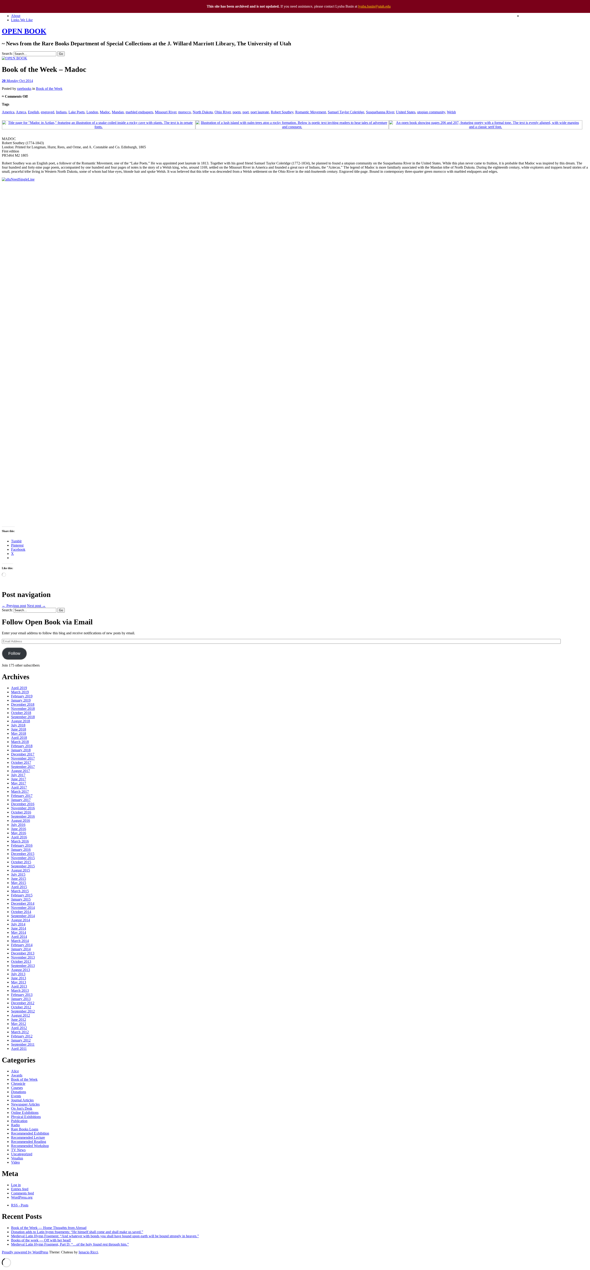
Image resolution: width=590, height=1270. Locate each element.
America (8, 112)
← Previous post (14, 606)
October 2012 (21, 1007)
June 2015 (18, 879)
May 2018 (18, 733)
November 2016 (23, 808)
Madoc (105, 112)
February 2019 (21, 696)
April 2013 (19, 986)
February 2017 (21, 796)
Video (15, 1162)
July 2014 (18, 924)
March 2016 (20, 841)
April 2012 (19, 1028)
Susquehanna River (380, 112)
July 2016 (18, 825)
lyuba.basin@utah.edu (374, 6)
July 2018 (18, 725)
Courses (17, 1088)
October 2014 (21, 912)
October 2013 (21, 961)
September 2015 (23, 866)
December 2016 (22, 804)
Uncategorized (21, 1154)
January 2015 (21, 899)
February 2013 (21, 995)
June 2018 (18, 729)
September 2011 (23, 1044)
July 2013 (18, 974)
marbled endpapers (139, 112)
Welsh (451, 112)
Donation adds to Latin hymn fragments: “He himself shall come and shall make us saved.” (77, 1232)
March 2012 (20, 1032)
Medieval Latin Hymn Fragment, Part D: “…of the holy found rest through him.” (70, 1244)
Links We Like (22, 20)
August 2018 (20, 721)
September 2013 (23, 966)
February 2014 (21, 945)
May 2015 (18, 883)
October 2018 (21, 713)
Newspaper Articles (25, 1104)
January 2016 (21, 850)
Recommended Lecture (28, 1137)
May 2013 (18, 982)
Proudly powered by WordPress (25, 1252)
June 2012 (18, 1019)
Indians (61, 112)
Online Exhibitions (24, 1113)
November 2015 (23, 858)
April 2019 (19, 688)
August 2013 (20, 970)
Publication (19, 1121)
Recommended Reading (28, 1142)
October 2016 (21, 812)
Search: (7, 54)
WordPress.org (21, 1197)
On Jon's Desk (21, 1108)
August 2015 (20, 870)
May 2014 (18, 932)
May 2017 (18, 783)
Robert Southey (282, 112)
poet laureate (260, 112)
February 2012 (21, 1036)
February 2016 (21, 845)
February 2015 (21, 895)
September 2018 (23, 717)
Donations (18, 1092)
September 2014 (23, 916)
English (33, 112)
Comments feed (22, 1193)
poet (245, 112)
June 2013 (18, 978)
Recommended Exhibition (30, 1133)
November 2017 (23, 758)
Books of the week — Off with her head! (41, 1240)
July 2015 (18, 874)
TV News (18, 1150)
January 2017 (21, 800)
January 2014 (21, 949)
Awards (16, 1075)
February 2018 (21, 746)
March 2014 (20, 941)
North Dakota (203, 112)
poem (237, 112)
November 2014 (23, 908)
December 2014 (22, 903)
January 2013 (21, 999)
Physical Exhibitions (26, 1117)
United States (405, 112)
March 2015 (20, 891)
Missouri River (165, 112)
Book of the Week (49, 89)
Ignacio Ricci (88, 1252)
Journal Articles (22, 1100)
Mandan (118, 112)
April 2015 (19, 887)
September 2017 (23, 767)
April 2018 (19, 738)
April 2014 (19, 937)
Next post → (36, 606)
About (15, 16)
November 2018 (23, 709)
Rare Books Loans (24, 1129)
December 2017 (22, 754)
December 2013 (22, 953)
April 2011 (19, 1049)
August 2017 (20, 771)
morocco (184, 112)
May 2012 (18, 1024)
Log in (16, 1185)
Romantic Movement (310, 112)
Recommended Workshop (30, 1146)
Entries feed (19, 1189)
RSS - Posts (19, 1205)
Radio (15, 1125)
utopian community (431, 112)
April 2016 (19, 837)
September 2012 (23, 1011)
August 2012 (20, 1015)
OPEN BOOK (24, 31)
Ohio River (223, 112)
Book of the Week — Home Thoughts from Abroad (48, 1228)
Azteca (21, 112)
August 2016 (20, 820)
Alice (15, 1071)
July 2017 (18, 775)
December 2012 (22, 1003)
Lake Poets (76, 112)
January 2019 (21, 700)
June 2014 (18, 928)
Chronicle (18, 1084)
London (92, 112)
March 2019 (20, 692)
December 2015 (22, 854)
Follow (14, 653)
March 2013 (20, 990)
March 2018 (20, 742)
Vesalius (17, 1158)
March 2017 (20, 791)
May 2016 (18, 833)
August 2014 (20, 920)
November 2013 (23, 957)
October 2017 (21, 762)
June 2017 (18, 779)
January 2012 (21, 1040)
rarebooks (24, 89)
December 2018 (22, 704)
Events (16, 1096)
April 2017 (19, 787)
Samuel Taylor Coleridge (346, 112)
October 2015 (21, 862)
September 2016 (23, 816)
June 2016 (18, 829)
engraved (47, 112)
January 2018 (21, 750)
